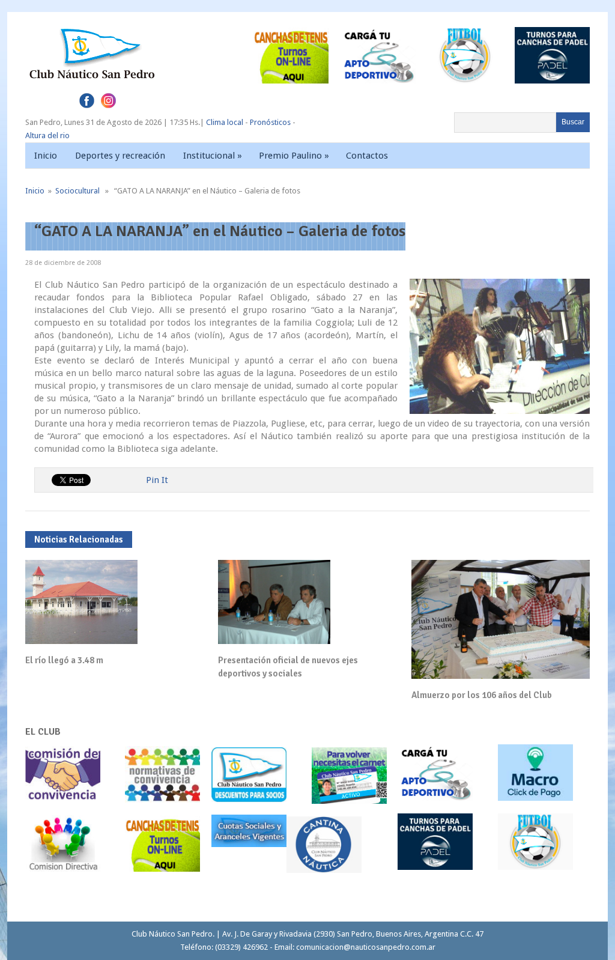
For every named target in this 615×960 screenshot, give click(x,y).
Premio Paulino (294, 155)
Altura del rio (47, 135)
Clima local (224, 122)
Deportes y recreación (120, 155)
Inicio (45, 155)
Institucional (212, 155)
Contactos (367, 155)
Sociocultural (77, 190)
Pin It (157, 480)
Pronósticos (270, 122)
